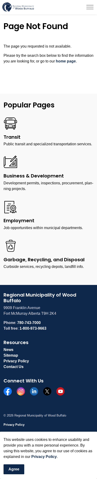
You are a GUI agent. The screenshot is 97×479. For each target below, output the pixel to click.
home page (66, 61)
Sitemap (11, 355)
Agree (13, 469)
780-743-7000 (29, 323)
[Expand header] (90, 7)
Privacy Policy (44, 457)
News (8, 350)
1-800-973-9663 (33, 328)
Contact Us (14, 367)
